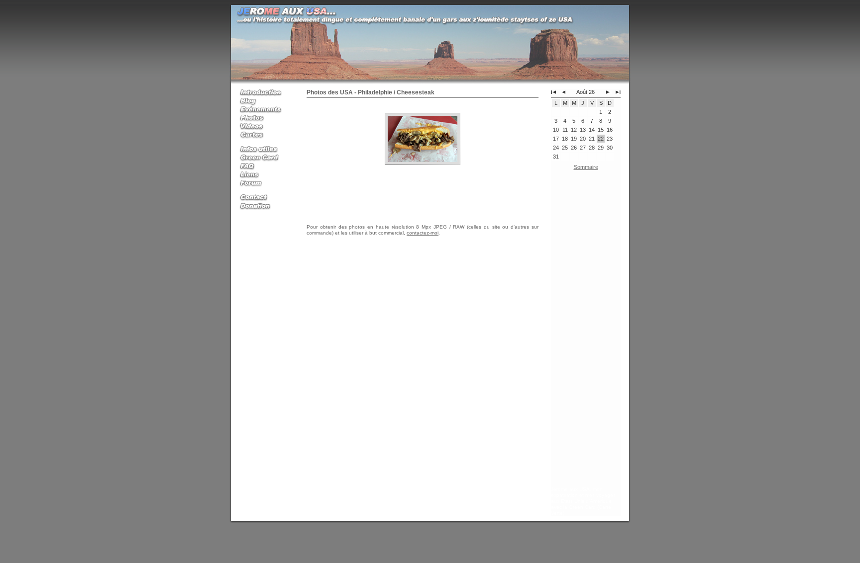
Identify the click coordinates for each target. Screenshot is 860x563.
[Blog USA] (264, 101)
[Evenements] (264, 110)
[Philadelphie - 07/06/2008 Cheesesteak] (422, 138)
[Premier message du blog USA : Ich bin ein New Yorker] (553, 92)
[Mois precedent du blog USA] (562, 92)
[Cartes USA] (264, 135)
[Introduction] (264, 93)
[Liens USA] (264, 175)
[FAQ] (264, 166)
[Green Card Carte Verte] (264, 158)
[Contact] (264, 198)
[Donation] (264, 206)
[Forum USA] (264, 183)
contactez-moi (422, 233)
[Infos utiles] (264, 150)
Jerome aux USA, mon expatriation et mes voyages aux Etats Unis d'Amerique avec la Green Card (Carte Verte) (583, 501)
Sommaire (586, 167)
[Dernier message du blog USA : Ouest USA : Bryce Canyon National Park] (618, 92)
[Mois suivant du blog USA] (609, 92)
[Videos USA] (264, 127)
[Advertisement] (586, 330)
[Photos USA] (264, 118)
